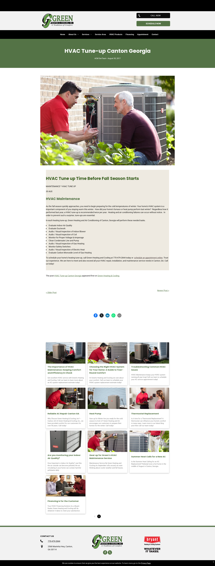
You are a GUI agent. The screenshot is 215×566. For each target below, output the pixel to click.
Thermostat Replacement (145, 413)
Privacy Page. (146, 563)
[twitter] (110, 552)
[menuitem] (61, 34)
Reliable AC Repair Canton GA (63, 413)
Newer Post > (163, 290)
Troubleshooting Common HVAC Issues (148, 368)
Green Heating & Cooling (108, 276)
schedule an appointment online (148, 258)
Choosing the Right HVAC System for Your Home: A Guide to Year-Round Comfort (106, 369)
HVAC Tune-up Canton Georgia (68, 276)
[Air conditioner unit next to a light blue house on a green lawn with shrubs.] (107, 398)
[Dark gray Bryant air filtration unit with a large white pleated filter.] (65, 441)
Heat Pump (95, 413)
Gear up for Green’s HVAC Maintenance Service (103, 457)
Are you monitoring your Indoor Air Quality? (64, 457)
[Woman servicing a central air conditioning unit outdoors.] (65, 353)
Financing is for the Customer (63, 501)
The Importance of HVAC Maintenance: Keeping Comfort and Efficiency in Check (64, 369)
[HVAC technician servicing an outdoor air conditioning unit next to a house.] (149, 353)
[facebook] (105, 552)
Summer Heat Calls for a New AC (148, 456)
